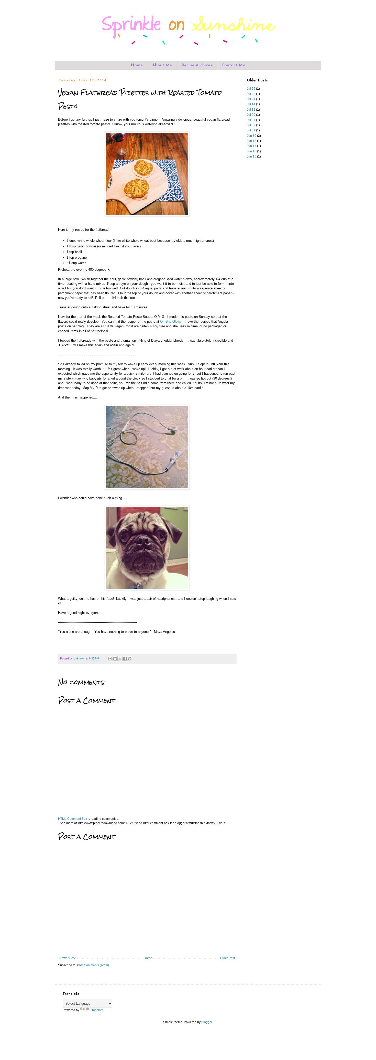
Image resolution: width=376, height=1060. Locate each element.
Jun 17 (251, 146)
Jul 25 (251, 88)
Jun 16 (251, 151)
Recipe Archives (196, 65)
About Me (162, 65)
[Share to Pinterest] (129, 658)
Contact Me (233, 65)
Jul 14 (251, 104)
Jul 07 (251, 120)
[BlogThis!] (115, 658)
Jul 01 (251, 130)
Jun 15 (251, 156)
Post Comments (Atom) (93, 965)
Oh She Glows (171, 321)
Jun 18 (251, 141)
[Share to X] (120, 658)
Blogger (206, 1022)
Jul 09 (251, 115)
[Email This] (110, 658)
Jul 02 (251, 125)
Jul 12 (251, 109)
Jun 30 (251, 136)
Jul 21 (251, 99)
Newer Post (67, 958)
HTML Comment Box (72, 819)
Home (137, 65)
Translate (96, 1010)
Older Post (227, 958)
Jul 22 (251, 94)
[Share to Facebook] (124, 658)
